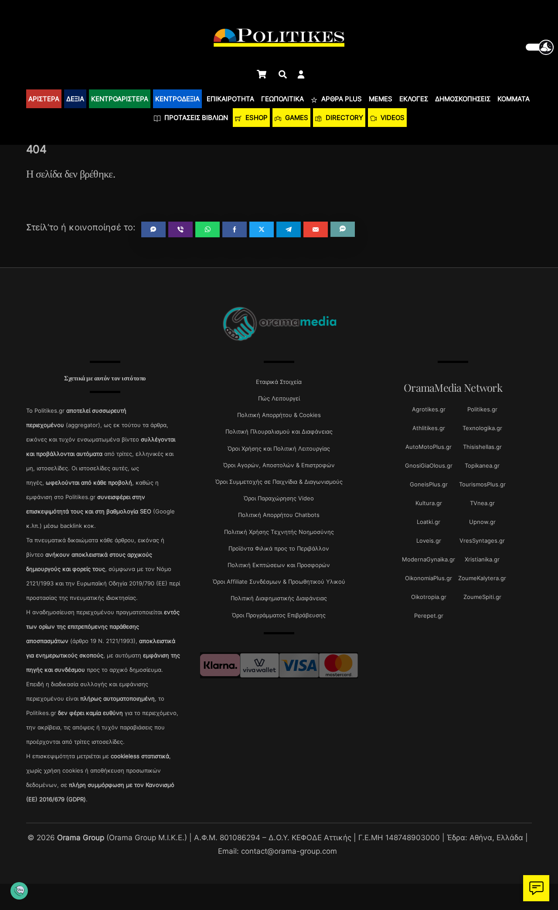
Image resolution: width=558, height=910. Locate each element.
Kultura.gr (428, 502)
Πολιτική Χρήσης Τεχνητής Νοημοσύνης (279, 531)
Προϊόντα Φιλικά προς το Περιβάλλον (278, 548)
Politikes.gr (482, 409)
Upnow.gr (482, 521)
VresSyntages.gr (482, 540)
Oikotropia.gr (428, 596)
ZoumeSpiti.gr (482, 596)
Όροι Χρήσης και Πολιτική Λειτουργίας (279, 448)
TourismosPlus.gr (482, 484)
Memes (380, 99)
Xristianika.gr (482, 559)
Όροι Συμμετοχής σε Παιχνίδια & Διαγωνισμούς (279, 481)
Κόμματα (513, 99)
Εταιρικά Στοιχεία (279, 381)
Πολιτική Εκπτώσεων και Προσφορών (279, 564)
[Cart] (261, 74)
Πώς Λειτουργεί (279, 398)
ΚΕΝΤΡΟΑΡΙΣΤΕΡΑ (119, 99)
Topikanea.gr (482, 465)
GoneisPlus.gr (429, 484)
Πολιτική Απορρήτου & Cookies (279, 414)
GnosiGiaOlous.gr (429, 465)
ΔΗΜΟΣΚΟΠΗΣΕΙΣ (462, 99)
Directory (343, 117)
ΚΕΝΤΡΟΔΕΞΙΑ (177, 99)
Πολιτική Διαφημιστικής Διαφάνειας (279, 598)
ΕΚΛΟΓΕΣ (413, 99)
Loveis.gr (428, 540)
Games (295, 117)
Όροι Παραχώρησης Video (279, 498)
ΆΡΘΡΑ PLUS (341, 99)
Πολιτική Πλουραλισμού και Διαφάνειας (279, 431)
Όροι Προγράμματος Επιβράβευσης (279, 615)
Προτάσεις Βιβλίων (195, 117)
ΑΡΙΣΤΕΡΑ (43, 99)
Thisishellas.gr (482, 446)
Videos (392, 117)
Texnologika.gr (482, 427)
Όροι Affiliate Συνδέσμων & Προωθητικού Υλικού (279, 581)
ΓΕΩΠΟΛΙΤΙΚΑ (282, 99)
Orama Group (80, 837)
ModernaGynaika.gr (428, 559)
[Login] (301, 74)
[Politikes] (279, 340)
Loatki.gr (428, 521)
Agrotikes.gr (429, 409)
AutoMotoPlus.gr (428, 446)
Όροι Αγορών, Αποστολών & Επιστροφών (279, 465)
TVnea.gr (482, 502)
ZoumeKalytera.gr (482, 578)
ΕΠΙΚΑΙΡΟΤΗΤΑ (230, 99)
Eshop (256, 117)
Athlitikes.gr (428, 427)
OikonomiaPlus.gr (428, 578)
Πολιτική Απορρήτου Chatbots (279, 514)
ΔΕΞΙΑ (75, 99)
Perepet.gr (428, 615)
